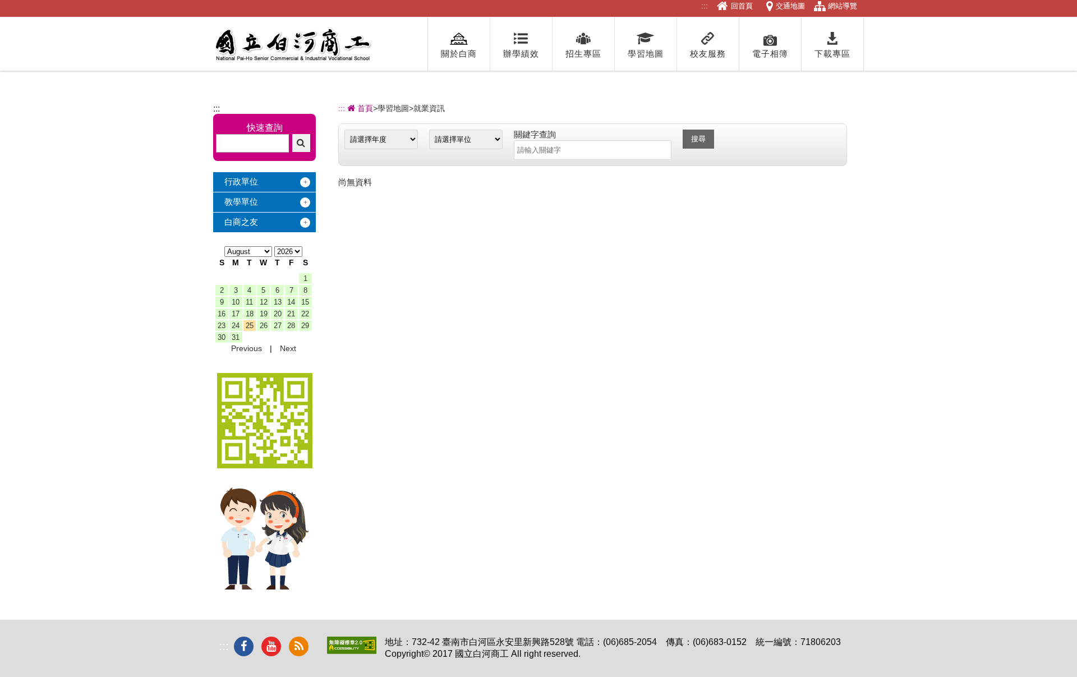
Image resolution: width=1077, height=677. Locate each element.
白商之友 (241, 222)
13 (278, 302)
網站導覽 (842, 6)
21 (291, 314)
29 (305, 325)
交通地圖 (790, 6)
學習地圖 (646, 53)
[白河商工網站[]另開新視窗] (264, 465)
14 (291, 302)
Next (288, 348)
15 (305, 302)
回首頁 (742, 6)
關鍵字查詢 (535, 134)
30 (221, 337)
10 (236, 302)
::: (704, 6)
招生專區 (583, 53)
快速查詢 (265, 127)
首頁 (364, 108)
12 (264, 302)
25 (250, 325)
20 (278, 314)
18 (250, 314)
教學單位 (241, 201)
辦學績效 (521, 53)
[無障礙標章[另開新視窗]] (351, 651)
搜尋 (698, 139)
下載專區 (832, 53)
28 (291, 325)
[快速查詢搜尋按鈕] (301, 143)
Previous (246, 348)
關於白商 (459, 53)
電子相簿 (770, 53)
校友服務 (708, 53)
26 (264, 325)
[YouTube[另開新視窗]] (271, 646)
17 (236, 314)
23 (221, 325)
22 (305, 314)
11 (249, 302)
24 (236, 325)
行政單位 (241, 181)
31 (236, 337)
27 (278, 325)
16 (221, 314)
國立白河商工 (292, 45)
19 (264, 314)
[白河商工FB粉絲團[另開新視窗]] (244, 646)
